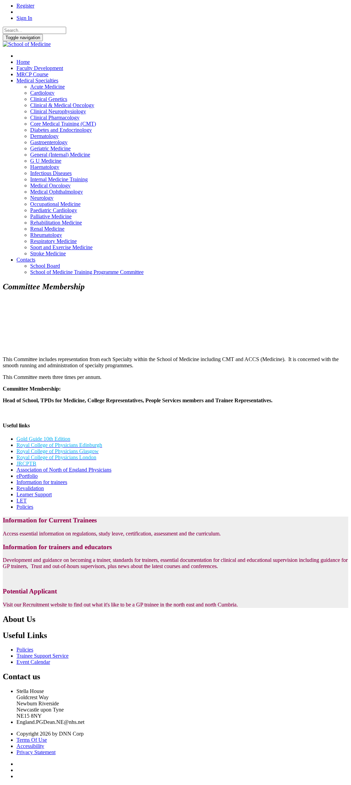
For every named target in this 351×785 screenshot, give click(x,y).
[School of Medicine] (27, 44)
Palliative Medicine (51, 216)
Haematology (44, 167)
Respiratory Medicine (53, 241)
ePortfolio (27, 476)
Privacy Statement (36, 752)
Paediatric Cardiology (53, 210)
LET (21, 501)
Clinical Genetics (48, 99)
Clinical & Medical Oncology (62, 105)
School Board (45, 266)
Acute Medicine (47, 87)
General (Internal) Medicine (60, 155)
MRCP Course (32, 74)
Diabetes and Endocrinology (61, 130)
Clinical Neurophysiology (58, 111)
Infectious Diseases (51, 173)
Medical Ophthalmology (56, 192)
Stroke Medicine (48, 253)
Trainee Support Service (42, 656)
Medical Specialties (37, 80)
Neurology (41, 198)
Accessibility (30, 746)
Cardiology (42, 93)
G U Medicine (45, 161)
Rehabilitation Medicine (56, 223)
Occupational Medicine (55, 204)
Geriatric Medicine (50, 148)
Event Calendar (33, 662)
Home (23, 62)
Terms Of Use (31, 740)
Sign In (24, 18)
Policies (24, 507)
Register (25, 6)
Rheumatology (46, 235)
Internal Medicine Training (59, 179)
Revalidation (30, 488)
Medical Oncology (50, 185)
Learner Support (34, 494)
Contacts (25, 260)
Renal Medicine (47, 229)
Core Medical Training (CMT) (63, 124)
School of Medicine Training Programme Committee (87, 272)
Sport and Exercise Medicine (61, 247)
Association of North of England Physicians (63, 470)
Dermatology (44, 136)
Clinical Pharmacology (55, 117)
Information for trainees (41, 482)
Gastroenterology (49, 142)
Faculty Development (39, 68)
